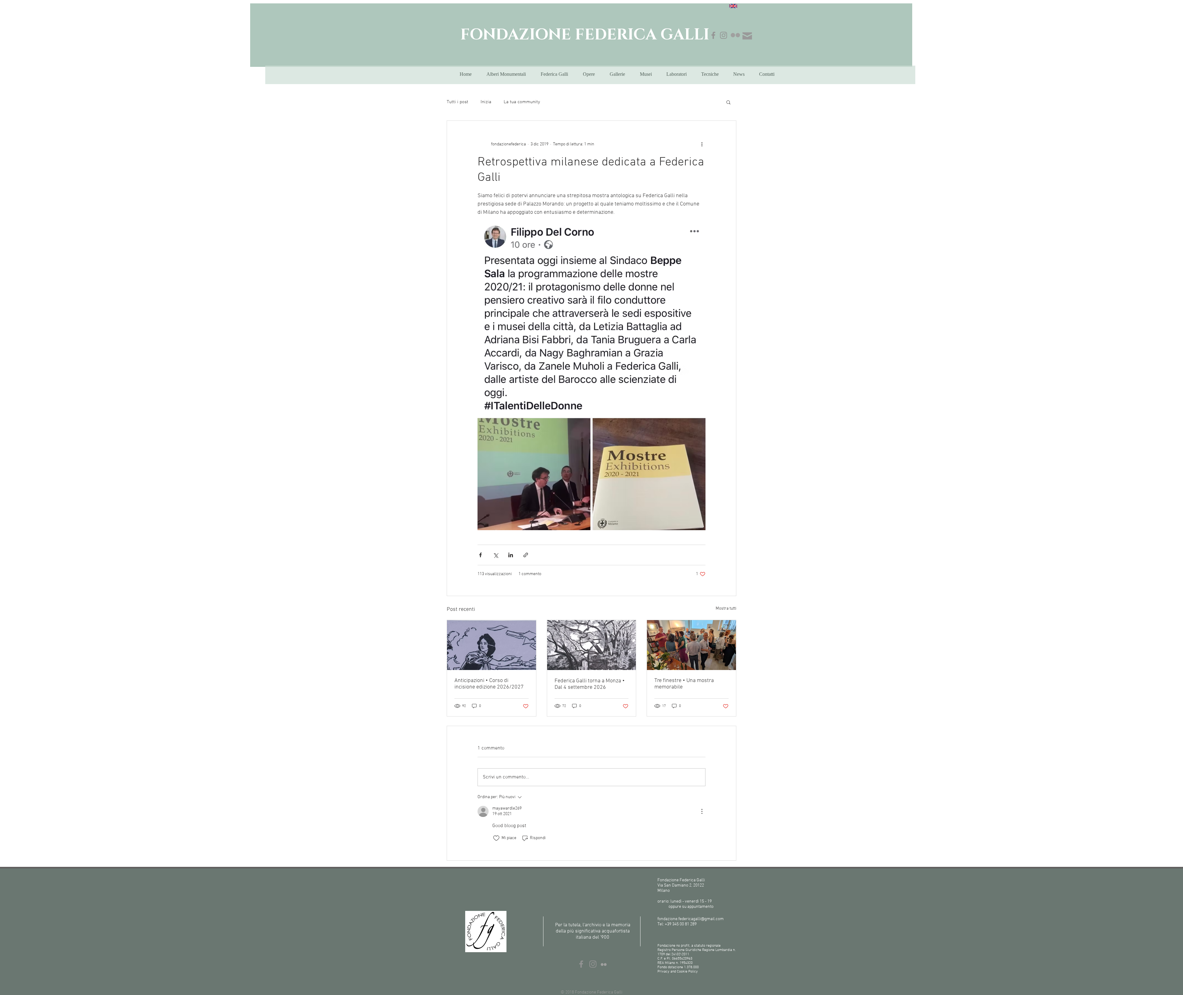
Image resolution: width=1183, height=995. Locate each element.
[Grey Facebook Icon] (713, 35)
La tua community (522, 102)
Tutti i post (457, 102)
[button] (728, 102)
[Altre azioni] (701, 144)
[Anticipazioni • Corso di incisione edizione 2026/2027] (491, 645)
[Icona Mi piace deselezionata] (496, 838)
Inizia (486, 102)
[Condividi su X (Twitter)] (495, 555)
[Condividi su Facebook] (480, 555)
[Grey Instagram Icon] (723, 35)
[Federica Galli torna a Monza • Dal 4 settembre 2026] (591, 645)
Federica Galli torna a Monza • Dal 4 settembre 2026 (590, 684)
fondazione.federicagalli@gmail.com (690, 919)
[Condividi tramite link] (526, 555)
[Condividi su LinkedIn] (511, 555)
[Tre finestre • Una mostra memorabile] (691, 645)
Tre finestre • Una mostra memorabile (684, 683)
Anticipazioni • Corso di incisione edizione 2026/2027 (489, 683)
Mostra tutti (726, 608)
